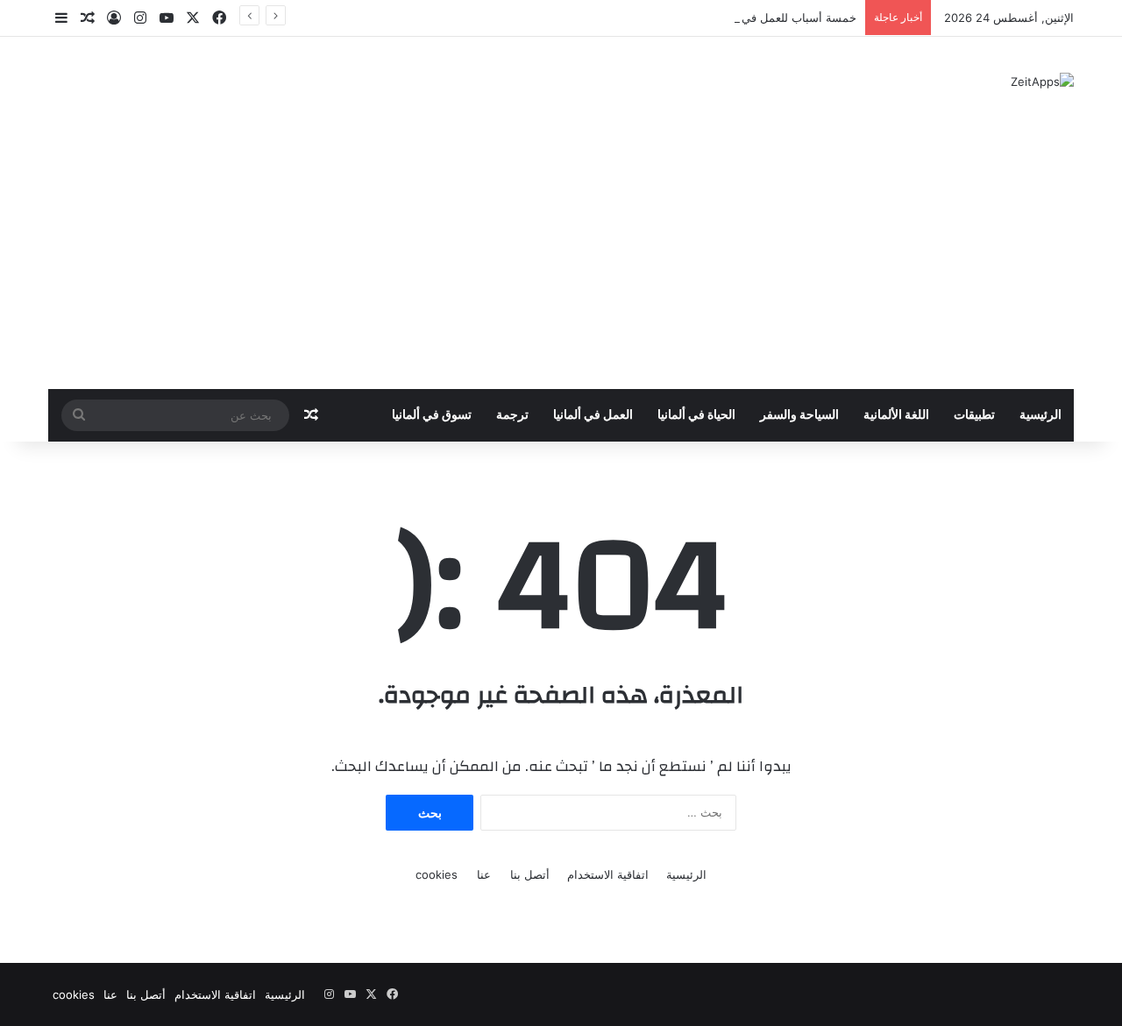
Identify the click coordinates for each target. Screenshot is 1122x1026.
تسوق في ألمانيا (432, 415)
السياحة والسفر (799, 415)
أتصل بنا (530, 874)
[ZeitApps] (1042, 81)
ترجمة (512, 415)
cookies (436, 874)
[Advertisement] (561, 257)
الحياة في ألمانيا (696, 415)
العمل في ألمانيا (593, 415)
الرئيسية (1040, 415)
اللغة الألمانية (896, 415)
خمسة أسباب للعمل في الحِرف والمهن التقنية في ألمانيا (719, 18)
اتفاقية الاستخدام (608, 874)
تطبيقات (974, 415)
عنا (484, 874)
